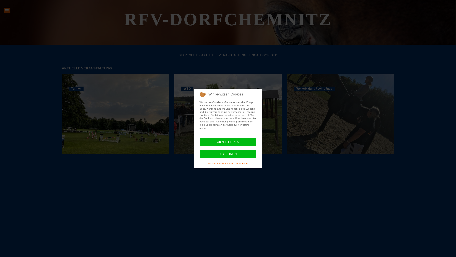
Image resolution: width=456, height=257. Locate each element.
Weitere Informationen (220, 163)
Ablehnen (228, 154)
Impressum (242, 163)
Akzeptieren (228, 142)
